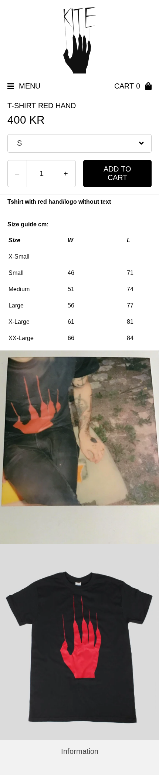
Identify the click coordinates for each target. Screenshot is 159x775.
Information (79, 751)
